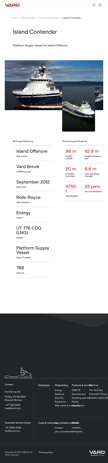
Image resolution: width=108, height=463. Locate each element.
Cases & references (49, 17)
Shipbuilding (28, 17)
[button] (100, 5)
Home (15, 17)
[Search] (94, 5)
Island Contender (72, 17)
